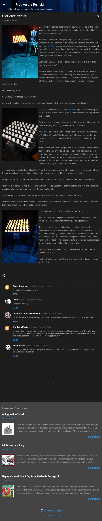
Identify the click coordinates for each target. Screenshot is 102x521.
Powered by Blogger (53, 511)
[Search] (98, 5)
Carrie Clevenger (21, 286)
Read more (94, 437)
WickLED (72, 109)
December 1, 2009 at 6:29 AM (52, 313)
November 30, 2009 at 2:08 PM (30, 300)
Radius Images (56, 516)
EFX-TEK (52, 46)
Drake (15, 300)
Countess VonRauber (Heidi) (26, 313)
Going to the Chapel (13, 414)
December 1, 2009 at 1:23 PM (40, 327)
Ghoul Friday (19, 345)
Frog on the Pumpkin (30, 4)
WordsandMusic (20, 327)
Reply (15, 294)
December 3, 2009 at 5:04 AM (36, 346)
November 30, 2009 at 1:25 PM (41, 286)
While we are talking (13, 445)
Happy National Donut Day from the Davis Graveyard (30, 476)
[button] (98, 16)
